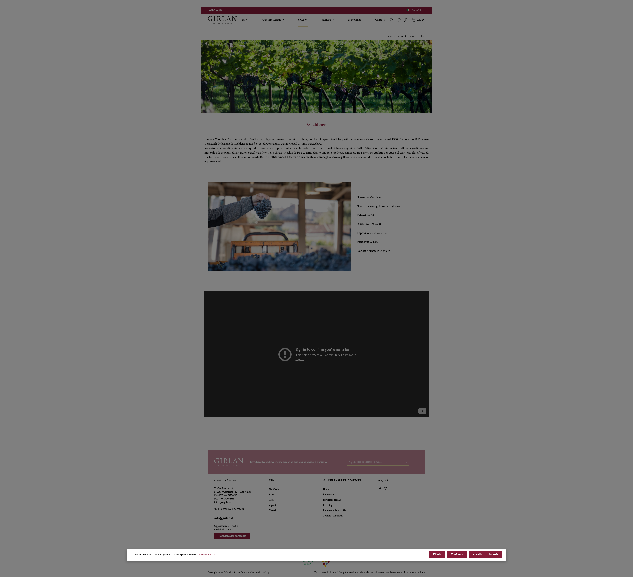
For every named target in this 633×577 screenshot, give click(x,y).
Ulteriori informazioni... (206, 555)
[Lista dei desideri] (399, 20)
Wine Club (215, 10)
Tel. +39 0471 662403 (229, 509)
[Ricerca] (391, 20)
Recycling (327, 505)
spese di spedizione (356, 572)
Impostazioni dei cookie (334, 510)
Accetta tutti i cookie (485, 554)
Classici (272, 510)
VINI (272, 480)
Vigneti (272, 505)
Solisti (272, 495)
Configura (457, 554)
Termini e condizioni (333, 516)
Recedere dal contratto (232, 536)
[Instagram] (385, 490)
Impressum (328, 495)
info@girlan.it (223, 518)
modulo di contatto (223, 530)
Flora (271, 500)
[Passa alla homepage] (222, 20)
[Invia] (406, 462)
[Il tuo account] (406, 20)
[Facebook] (380, 490)
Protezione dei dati (332, 500)
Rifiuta (437, 554)
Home (326, 489)
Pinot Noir (274, 489)
